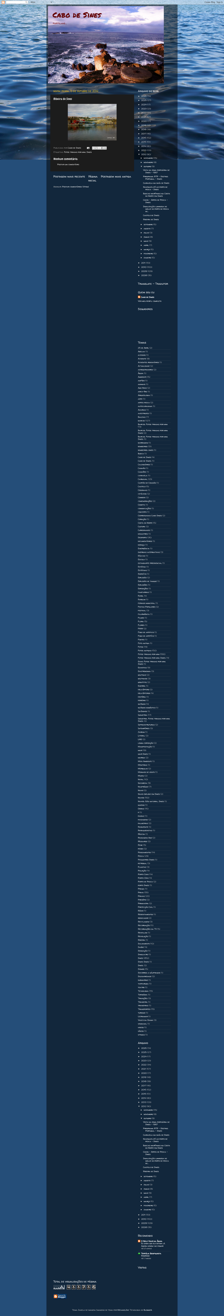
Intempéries (143, 728)
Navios (141, 797)
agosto (147, 228)
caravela (142, 475)
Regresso (145, 1255)
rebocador (143, 918)
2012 (144, 154)
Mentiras (142, 764)
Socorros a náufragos (149, 972)
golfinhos (142, 678)
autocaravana (145, 406)
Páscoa (141, 834)
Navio (140, 790)
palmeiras (143, 823)
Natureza (142, 783)
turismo (141, 1012)
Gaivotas (142, 667)
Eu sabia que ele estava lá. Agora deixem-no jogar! (153, 1244)
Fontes (141, 639)
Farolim (141, 599)
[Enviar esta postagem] (88, 147)
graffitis (142, 682)
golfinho (142, 674)
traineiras (143, 1005)
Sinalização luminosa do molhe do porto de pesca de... (156, 209)
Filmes (141, 617)
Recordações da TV (147, 929)
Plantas (142, 867)
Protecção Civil (145, 907)
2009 (144, 271)
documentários (145, 541)
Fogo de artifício (146, 635)
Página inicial (93, 178)
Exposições (143, 588)
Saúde (141, 947)
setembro (148, 224)
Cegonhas (142, 490)
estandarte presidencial (150, 563)
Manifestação (145, 746)
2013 (144, 150)
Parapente (143, 826)
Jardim (141, 732)
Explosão (142, 577)
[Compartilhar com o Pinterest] (105, 148)
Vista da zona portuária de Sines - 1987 (156, 171)
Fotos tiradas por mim (74, 152)
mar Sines (143, 754)
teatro (141, 987)
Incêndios (142, 711)
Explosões (142, 584)
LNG (140, 739)
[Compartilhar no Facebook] (102, 148)
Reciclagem (143, 921)
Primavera (143, 903)
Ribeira (141, 940)
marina (141, 757)
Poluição (142, 870)
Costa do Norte (145, 522)
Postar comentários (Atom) (75, 186)
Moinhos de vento (146, 772)
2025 (144, 100)
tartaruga (143, 983)
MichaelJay (123, 1310)
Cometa (141, 504)
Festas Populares (146, 606)
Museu (141, 775)
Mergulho (143, 768)
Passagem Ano (145, 837)
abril (146, 245)
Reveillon (142, 932)
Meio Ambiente (145, 761)
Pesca (141, 856)
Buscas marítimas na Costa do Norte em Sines (156, 194)
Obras (141, 808)
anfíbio (141, 380)
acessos (142, 355)
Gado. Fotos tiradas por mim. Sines (152, 662)
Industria (142, 715)
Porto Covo (143, 874)
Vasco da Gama (145, 1020)
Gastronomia (144, 671)
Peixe (140, 845)
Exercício (142, 573)
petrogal (142, 863)
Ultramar (143, 1016)
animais (141, 384)
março (147, 249)
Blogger (148, 1310)
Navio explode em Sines (149, 794)
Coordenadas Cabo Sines (150, 515)
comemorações (145, 501)
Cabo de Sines (77, 14)
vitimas (141, 1034)
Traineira (143, 1002)
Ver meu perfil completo (149, 301)
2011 (143, 262)
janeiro (148, 257)
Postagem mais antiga (116, 176)
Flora (141, 621)
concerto (142, 511)
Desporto (142, 537)
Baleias (142, 417)
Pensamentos (144, 852)
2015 (144, 141)
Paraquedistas (145, 830)
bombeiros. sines (145, 450)
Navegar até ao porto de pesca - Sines (155, 188)
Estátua (142, 566)
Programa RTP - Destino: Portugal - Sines (155, 177)
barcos (141, 420)
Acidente (142, 358)
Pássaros (142, 841)
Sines (89, 152)
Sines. (140, 965)
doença (141, 544)
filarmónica (144, 614)
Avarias (142, 409)
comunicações (144, 508)
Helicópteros (144, 693)
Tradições (143, 998)
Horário (142, 700)
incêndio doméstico (146, 707)
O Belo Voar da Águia (151, 1241)
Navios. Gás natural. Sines (151, 801)
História (142, 696)
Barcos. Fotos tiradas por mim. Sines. (153, 437)
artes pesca (144, 402)
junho (147, 237)
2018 (144, 129)
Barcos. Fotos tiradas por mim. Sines (153, 431)
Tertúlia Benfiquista (151, 1253)
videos (141, 1027)
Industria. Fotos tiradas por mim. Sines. (154, 719)
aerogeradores (145, 369)
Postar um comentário (68, 164)
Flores (141, 625)
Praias (141, 896)
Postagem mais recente (69, 176)
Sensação (143, 950)
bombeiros (143, 446)
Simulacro (143, 954)
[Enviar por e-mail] (93, 148)
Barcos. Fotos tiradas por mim (152, 424)
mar (140, 750)
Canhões (142, 471)
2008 (144, 275)
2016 (144, 137)
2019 (144, 125)
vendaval (142, 1023)
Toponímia (142, 994)
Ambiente (142, 376)
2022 (144, 112)
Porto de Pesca (145, 881)
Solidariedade (144, 976)
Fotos (140, 646)
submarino (143, 980)
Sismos (141, 969)
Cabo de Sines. (144, 460)
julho (147, 232)
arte (140, 398)
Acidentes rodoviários (148, 362)
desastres (143, 533)
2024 (144, 104)
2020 (144, 121)
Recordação (144, 925)
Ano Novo (142, 387)
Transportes (144, 1009)
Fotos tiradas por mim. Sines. (152, 657)
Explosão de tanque (147, 581)
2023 (144, 108)
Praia (141, 892)
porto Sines (143, 885)
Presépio (142, 899)
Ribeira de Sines (151, 219)
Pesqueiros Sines (146, 859)
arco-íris (142, 391)
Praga (141, 888)
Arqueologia (144, 395)
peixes (140, 848)
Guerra (141, 685)
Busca (141, 453)
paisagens (143, 819)
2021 (144, 116)
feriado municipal (146, 603)
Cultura (141, 526)
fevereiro (149, 253)
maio (146, 241)
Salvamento (144, 943)
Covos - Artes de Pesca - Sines (155, 201)
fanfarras (143, 592)
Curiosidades (144, 530)
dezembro (148, 158)
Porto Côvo (143, 878)
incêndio (142, 704)
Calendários (144, 464)
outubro (148, 166)
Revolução (143, 936)
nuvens (141, 805)
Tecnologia (143, 991)
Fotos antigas (144, 650)
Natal (141, 779)
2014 (144, 146)
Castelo (142, 486)
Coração (142, 519)
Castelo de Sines (151, 215)
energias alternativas (149, 552)
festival (142, 610)
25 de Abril (143, 347)
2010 (144, 267)
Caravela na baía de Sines (156, 183)
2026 (144, 96)
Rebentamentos (145, 914)
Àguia (140, 373)
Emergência (143, 548)
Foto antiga (143, 643)
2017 (144, 133)
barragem (143, 442)
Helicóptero (143, 689)
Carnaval (143, 479)
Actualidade (144, 366)
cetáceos (142, 493)
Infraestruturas (146, 724)
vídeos (141, 1031)
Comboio (141, 497)
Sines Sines (143, 961)
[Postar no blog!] (96, 148)
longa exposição (145, 743)
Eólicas (141, 555)
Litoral (141, 735)
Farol (140, 595)
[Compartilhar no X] (99, 148)
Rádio (140, 910)
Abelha (141, 351)
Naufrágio (143, 786)
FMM (140, 628)
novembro (149, 162)
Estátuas (142, 570)
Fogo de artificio (146, 632)
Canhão (141, 468)
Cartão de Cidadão (147, 482)
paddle (141, 816)
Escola (141, 559)
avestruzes (143, 413)
